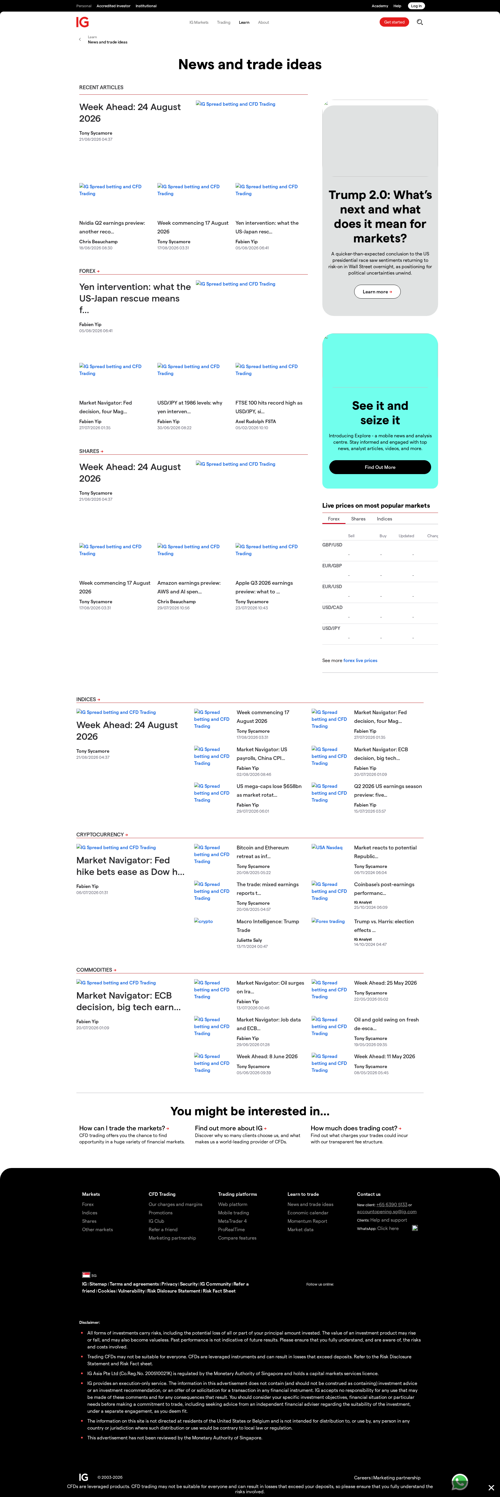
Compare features (237, 1237)
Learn (244, 22)
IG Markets (199, 22)
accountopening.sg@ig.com (387, 1211)
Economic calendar (308, 1212)
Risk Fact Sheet (219, 1290)
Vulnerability (131, 1290)
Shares (89, 451)
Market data (301, 1229)
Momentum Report (307, 1221)
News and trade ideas (310, 1204)
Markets (91, 1194)
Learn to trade (303, 1194)
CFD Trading (162, 1194)
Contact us (368, 1194)
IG (84, 1283)
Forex (87, 271)
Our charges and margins (175, 1204)
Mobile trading (233, 1212)
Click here (388, 1228)
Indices (384, 518)
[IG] (82, 22)
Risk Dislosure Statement (173, 1290)
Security (189, 1283)
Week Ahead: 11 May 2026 (384, 1056)
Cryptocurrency (100, 834)
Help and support (388, 1219)
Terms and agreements (134, 1283)
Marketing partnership (397, 1477)
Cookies (106, 1290)
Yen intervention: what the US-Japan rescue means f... (135, 298)
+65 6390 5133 (391, 1204)
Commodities (94, 969)
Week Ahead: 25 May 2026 (385, 982)
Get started (394, 21)
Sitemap (98, 1283)
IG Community (215, 1283)
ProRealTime (231, 1229)
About (263, 22)
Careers (362, 1477)
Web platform (232, 1204)
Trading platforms (237, 1194)
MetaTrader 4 (232, 1221)
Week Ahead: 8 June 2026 (267, 1056)
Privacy (169, 1283)
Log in (416, 5)
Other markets (97, 1229)
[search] (420, 22)
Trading (223, 22)
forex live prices (360, 660)
